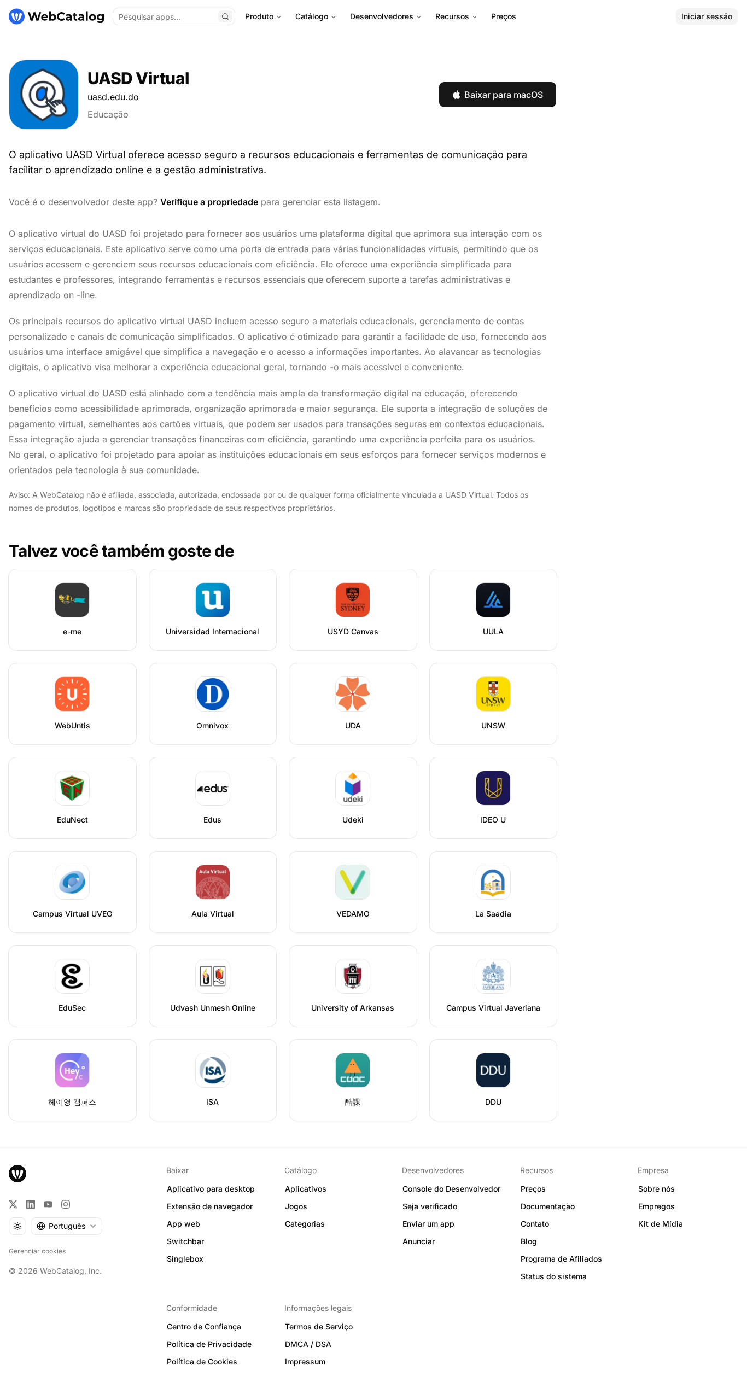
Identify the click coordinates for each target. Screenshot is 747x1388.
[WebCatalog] (17, 1173)
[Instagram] (65, 1204)
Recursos (452, 16)
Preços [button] (533, 1188)
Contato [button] (535, 1223)
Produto (259, 16)
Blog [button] (529, 1241)
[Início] (56, 16)
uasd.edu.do (113, 96)
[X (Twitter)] (13, 1204)
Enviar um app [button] (428, 1223)
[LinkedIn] (30, 1204)
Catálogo (311, 16)
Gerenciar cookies (37, 1251)
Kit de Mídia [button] (660, 1223)
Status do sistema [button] (554, 1276)
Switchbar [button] (185, 1241)
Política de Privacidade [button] (209, 1344)
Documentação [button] (548, 1206)
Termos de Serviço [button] (319, 1326)
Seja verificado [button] (429, 1206)
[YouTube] (48, 1204)
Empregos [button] (656, 1206)
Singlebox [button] (185, 1258)
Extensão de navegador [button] (210, 1206)
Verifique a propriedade (209, 201)
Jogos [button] (296, 1206)
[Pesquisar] (225, 16)
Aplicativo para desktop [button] (211, 1188)
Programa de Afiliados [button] (561, 1258)
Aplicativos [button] (305, 1188)
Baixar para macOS (503, 94)
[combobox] (66, 1226)
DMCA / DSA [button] (308, 1344)
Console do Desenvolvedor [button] (451, 1188)
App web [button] (183, 1223)
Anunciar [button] (418, 1241)
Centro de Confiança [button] (204, 1326)
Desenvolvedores (381, 16)
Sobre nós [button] (656, 1188)
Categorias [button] (305, 1223)
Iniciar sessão (706, 16)
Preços (503, 16)
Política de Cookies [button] (202, 1361)
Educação (108, 114)
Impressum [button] (305, 1361)
